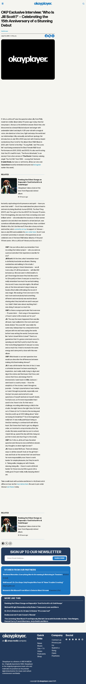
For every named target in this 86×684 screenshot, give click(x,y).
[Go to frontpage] (43, 4)
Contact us (56, 640)
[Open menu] (2, 3)
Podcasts (41, 654)
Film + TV (41, 649)
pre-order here (30, 232)
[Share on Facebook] (46, 35)
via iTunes (10, 487)
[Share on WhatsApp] (53, 35)
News (39, 643)
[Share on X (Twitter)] (49, 35)
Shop (39, 656)
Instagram (37, 165)
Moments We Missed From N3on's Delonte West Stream (32, 591)
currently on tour (20, 229)
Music (39, 646)
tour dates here (22, 484)
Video (39, 651)
